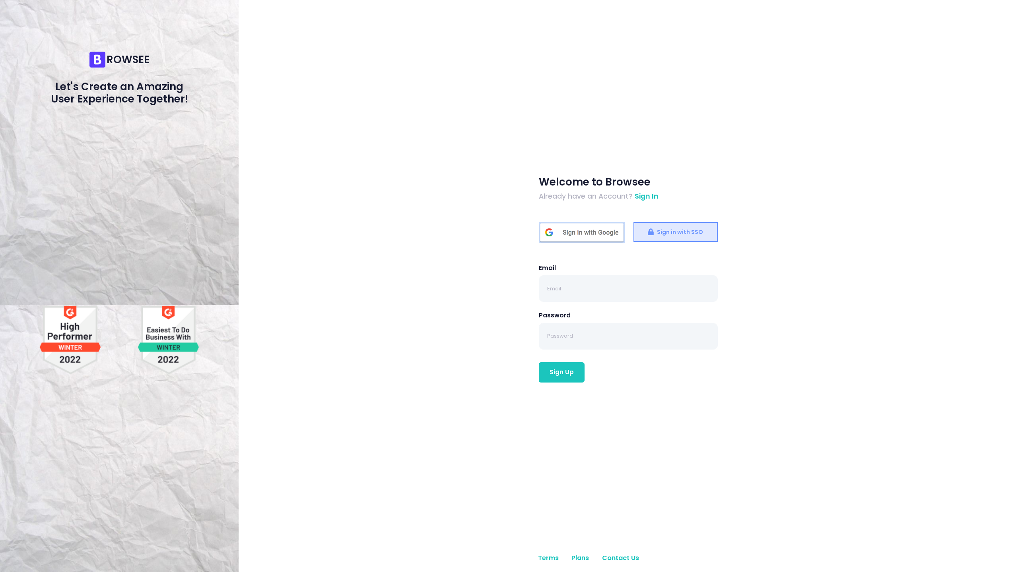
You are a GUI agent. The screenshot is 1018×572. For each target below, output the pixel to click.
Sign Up (562, 372)
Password (555, 315)
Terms (548, 557)
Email (547, 268)
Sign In (647, 196)
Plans (580, 557)
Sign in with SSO (679, 232)
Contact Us (620, 557)
